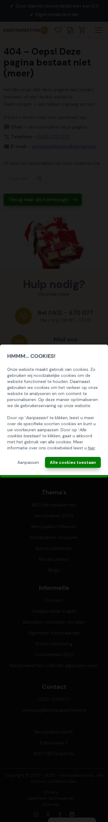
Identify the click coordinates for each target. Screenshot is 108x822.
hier (91, 448)
